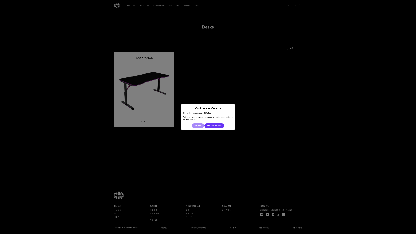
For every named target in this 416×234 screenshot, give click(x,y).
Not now (197, 126)
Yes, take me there (214, 126)
